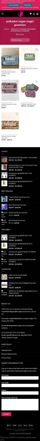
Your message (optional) (9, 398)
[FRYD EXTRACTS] (20, 13)
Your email (4, 382)
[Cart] (37, 14)
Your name (5, 375)
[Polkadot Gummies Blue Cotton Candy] (10, 58)
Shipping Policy (6, 350)
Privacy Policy (6, 358)
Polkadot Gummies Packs (28, 104)
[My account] (34, 14)
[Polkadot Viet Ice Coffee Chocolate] (10, 122)
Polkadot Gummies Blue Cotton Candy (8, 72)
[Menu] (2, 13)
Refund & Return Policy (9, 354)
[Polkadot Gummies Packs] (30, 90)
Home (6, 29)
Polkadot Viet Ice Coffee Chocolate (8, 137)
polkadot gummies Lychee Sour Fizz (9, 105)
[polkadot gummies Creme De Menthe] (30, 56)
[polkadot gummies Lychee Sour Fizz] (10, 90)
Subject (3, 390)
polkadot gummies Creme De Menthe (29, 69)
